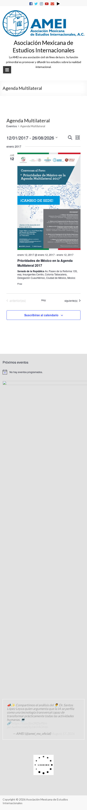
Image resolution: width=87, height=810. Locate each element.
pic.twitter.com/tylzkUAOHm (27, 727)
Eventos (11, 126)
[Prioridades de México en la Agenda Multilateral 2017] (48, 201)
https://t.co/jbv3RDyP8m (29, 723)
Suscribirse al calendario (41, 315)
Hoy (43, 300)
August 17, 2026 (63, 733)
